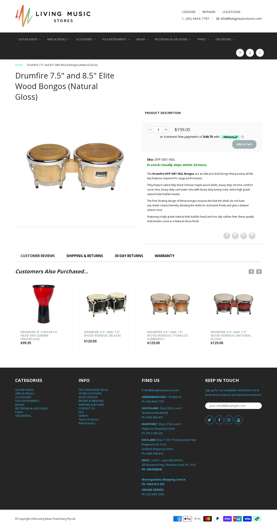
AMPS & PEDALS (56, 39)
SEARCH (83, 416)
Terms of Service (89, 419)
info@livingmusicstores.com (241, 18)
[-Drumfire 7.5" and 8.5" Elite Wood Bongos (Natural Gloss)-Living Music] (75, 166)
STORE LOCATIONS (90, 393)
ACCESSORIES (84, 39)
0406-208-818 (154, 453)
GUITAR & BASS (28, 39)
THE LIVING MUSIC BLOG (93, 390)
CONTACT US (87, 408)
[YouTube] (238, 420)
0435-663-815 (154, 417)
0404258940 (154, 469)
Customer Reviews (38, 255)
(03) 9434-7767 (197, 18)
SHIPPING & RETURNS (84, 255)
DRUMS (140, 39)
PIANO (202, 39)
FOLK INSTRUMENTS (114, 39)
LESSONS (189, 12)
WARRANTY (164, 255)
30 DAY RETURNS (129, 255)
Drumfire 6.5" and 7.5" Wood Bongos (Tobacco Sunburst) (167, 335)
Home (19, 65)
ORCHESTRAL (224, 39)
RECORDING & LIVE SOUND (171, 39)
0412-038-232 (154, 433)
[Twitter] (209, 420)
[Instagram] (229, 420)
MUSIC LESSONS (88, 397)
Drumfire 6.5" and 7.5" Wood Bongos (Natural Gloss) (231, 335)
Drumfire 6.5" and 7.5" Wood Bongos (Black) (102, 333)
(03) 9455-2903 (155, 494)
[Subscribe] (256, 406)
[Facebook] (219, 420)
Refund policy (87, 423)
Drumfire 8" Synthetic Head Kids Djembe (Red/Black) (39, 335)
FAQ (81, 412)
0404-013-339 (155, 484)
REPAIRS (209, 12)
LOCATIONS (231, 12)
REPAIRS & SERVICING (91, 401)
